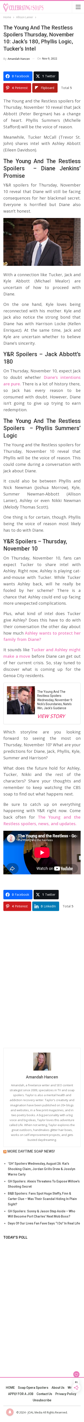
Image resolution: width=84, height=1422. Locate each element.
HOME (10, 1387)
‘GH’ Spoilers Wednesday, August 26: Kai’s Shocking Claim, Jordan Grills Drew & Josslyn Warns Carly (41, 1169)
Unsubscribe (42, 1400)
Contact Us (44, 1394)
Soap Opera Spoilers (33, 1387)
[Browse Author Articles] (42, 1062)
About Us (58, 1387)
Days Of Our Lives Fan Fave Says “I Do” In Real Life (44, 1223)
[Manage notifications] (9, 1412)
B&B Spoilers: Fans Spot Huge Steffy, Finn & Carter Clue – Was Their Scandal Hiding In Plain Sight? (42, 1199)
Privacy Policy (65, 1394)
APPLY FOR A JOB (20, 1394)
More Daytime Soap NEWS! (31, 1151)
